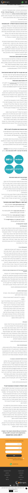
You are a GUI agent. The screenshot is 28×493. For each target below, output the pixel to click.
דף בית (26, 6)
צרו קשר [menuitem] (7, 479)
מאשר (11, 491)
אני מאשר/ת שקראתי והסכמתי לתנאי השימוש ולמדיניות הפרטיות (15, 459)
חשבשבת (8, 435)
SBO (19, 435)
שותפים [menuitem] (21, 475)
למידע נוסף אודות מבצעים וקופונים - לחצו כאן (19, 286)
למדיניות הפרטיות (11, 489)
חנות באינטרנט (13, 83)
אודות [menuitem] (7, 477)
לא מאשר (16, 491)
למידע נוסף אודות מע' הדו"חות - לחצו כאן (19, 381)
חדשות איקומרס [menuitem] (21, 471)
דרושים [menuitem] (21, 479)
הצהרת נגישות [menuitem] (21, 477)
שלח (14, 455)
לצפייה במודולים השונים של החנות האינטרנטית (18, 21)
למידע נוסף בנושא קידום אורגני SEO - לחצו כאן (18, 341)
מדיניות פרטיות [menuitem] (7, 475)
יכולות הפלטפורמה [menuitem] (7, 471)
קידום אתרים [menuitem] (21, 473)
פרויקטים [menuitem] (7, 473)
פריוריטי (16, 435)
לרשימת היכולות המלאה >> (12, 68)
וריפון (12, 435)
